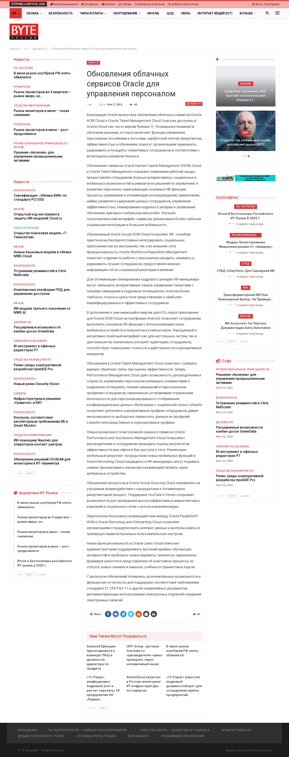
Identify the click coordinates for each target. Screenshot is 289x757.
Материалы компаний (151, 4)
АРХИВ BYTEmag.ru (236, 730)
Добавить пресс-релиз (185, 4)
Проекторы (22, 86)
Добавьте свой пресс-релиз (41, 736)
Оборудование (125, 13)
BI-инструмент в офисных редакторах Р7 (34, 348)
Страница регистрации (96, 736)
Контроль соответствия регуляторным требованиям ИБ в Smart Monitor (41, 421)
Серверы (20, 393)
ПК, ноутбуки (23, 68)
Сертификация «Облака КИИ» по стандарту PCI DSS (40, 197)
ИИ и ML (153, 13)
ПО (14, 13)
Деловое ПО (194, 104)
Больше (246, 13)
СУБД (245, 263)
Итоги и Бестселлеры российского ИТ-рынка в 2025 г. (246, 98)
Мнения (110, 4)
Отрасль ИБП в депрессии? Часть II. (245, 142)
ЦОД (170, 13)
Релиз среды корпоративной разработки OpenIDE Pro (37, 367)
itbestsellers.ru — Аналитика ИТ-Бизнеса (174, 730)
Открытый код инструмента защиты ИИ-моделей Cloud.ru (38, 216)
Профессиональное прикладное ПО (40, 143)
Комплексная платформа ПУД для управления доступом (42, 292)
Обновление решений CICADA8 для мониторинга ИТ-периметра (42, 461)
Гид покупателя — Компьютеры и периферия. (90, 730)
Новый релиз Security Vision (36, 384)
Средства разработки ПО (32, 359)
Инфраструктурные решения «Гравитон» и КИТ (37, 401)
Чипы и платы (91, 13)
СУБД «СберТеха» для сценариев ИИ (245, 271)
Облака (32, 13)
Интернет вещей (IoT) (215, 13)
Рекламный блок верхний (182, 736)
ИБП (245, 132)
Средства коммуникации (33, 435)
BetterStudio (264, 750)
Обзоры (127, 4)
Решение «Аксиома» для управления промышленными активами (38, 156)
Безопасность (61, 13)
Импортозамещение (66, 4)
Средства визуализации (32, 105)
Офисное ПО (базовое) (30, 340)
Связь (185, 13)
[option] (245, 110)
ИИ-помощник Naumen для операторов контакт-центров (38, 442)
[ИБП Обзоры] (245, 177)
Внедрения (91, 4)
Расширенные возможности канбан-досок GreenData (37, 329)
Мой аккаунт (138, 736)
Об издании (27, 730)
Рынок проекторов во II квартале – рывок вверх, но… (42, 94)
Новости (93, 62)
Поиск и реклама (26, 227)
